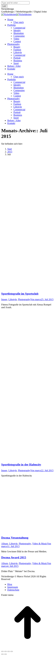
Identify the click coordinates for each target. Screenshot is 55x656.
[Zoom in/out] (11, 651)
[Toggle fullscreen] (8, 651)
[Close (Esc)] (2, 651)
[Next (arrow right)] (5, 654)
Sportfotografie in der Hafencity (21, 464)
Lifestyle (12, 299)
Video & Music (39, 543)
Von (35, 299)
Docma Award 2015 (13, 557)
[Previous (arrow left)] (2, 654)
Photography (24, 299)
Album (4, 543)
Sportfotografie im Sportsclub (19, 293)
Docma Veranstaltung (14, 537)
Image (4, 299)
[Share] (5, 651)
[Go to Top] (27, 648)
